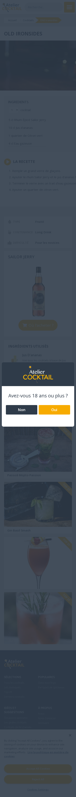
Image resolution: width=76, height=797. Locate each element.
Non (21, 409)
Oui (54, 409)
